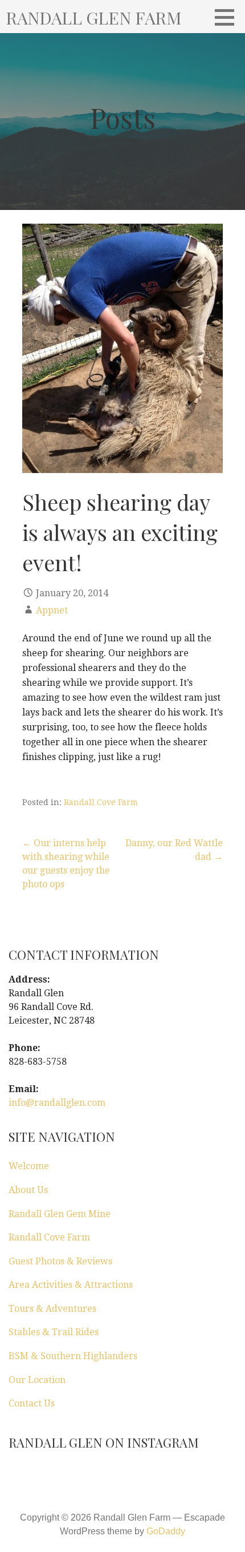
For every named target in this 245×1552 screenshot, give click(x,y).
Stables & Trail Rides (54, 1332)
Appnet (52, 610)
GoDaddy (165, 1531)
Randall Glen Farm (94, 17)
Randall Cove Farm (101, 802)
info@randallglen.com (57, 1102)
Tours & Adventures (52, 1308)
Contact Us (32, 1403)
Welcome (29, 1166)
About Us (28, 1190)
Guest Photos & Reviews (60, 1261)
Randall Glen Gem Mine (60, 1214)
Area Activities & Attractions (71, 1284)
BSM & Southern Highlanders (73, 1356)
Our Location (37, 1380)
